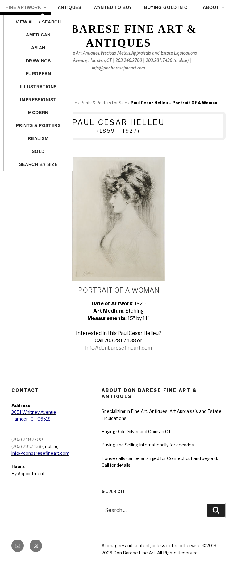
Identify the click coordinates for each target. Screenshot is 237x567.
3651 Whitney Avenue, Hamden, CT (79, 61)
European (38, 73)
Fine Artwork (23, 7)
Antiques (69, 7)
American (38, 34)
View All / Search (38, 21)
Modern (38, 112)
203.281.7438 (159, 61)
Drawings (38, 60)
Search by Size (38, 164)
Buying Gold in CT (167, 7)
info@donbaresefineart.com (118, 68)
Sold (38, 151)
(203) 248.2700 (27, 439)
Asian (38, 47)
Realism (38, 138)
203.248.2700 (128, 61)
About (211, 7)
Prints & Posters (38, 125)
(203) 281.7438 (26, 446)
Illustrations (38, 86)
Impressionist (38, 99)
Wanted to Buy (113, 7)
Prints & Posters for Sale (104, 103)
